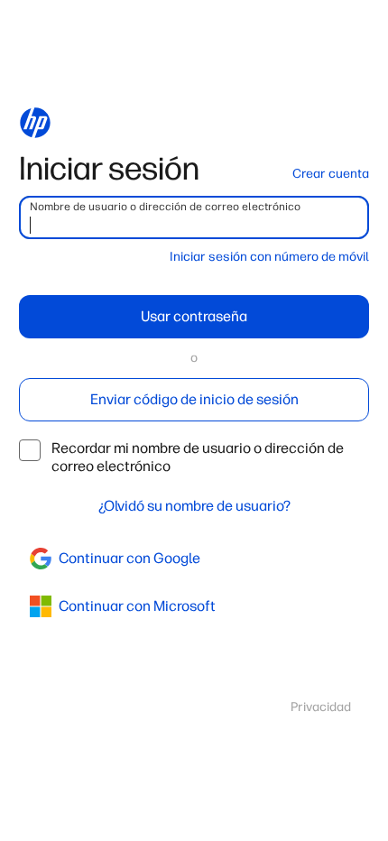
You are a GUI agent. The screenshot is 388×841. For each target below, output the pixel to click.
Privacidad (321, 707)
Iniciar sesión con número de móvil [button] (269, 256)
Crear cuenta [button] (330, 173)
